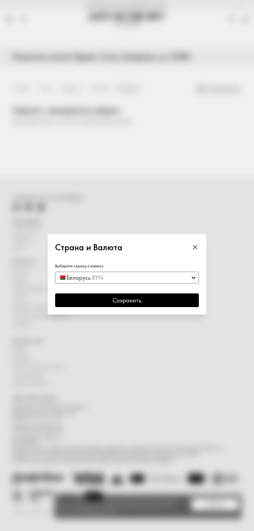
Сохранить (127, 300)
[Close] (195, 247)
